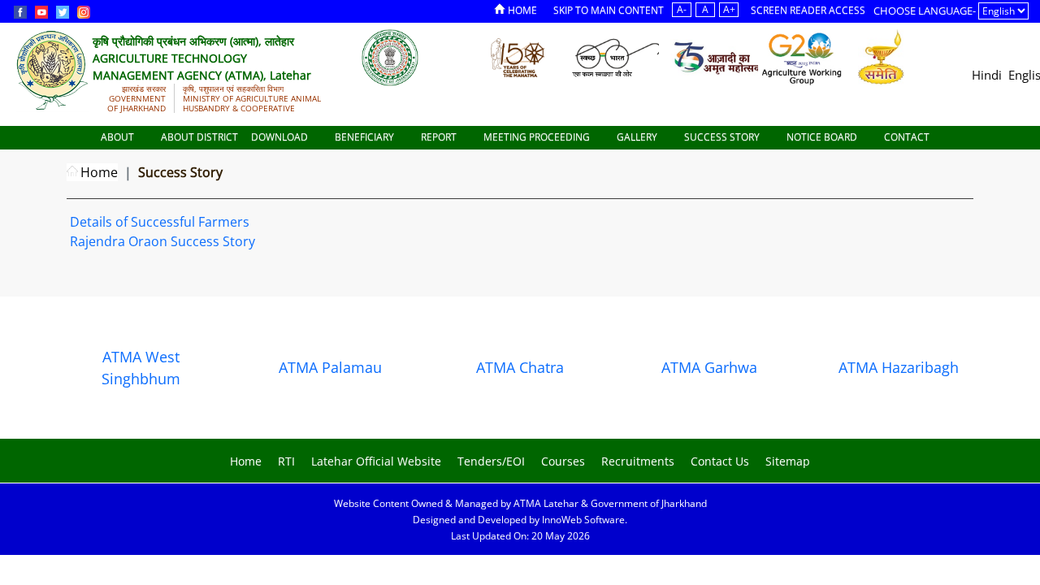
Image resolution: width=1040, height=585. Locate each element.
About (118, 137)
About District (199, 137)
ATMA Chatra (520, 367)
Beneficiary (365, 137)
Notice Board (823, 137)
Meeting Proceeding (537, 137)
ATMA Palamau (330, 367)
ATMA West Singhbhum (141, 367)
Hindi (987, 75)
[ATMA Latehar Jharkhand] (390, 57)
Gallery (638, 137)
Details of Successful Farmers (159, 222)
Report (440, 137)
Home (522, 10)
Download (280, 137)
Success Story (723, 137)
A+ (729, 9)
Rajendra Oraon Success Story (162, 241)
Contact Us (720, 461)
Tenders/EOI (491, 461)
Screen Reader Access (808, 10)
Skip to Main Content (608, 10)
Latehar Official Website (376, 461)
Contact (908, 137)
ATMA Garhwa (709, 367)
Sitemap (787, 461)
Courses (563, 461)
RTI (286, 461)
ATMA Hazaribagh (898, 367)
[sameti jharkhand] (881, 57)
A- (682, 9)
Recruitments (637, 461)
